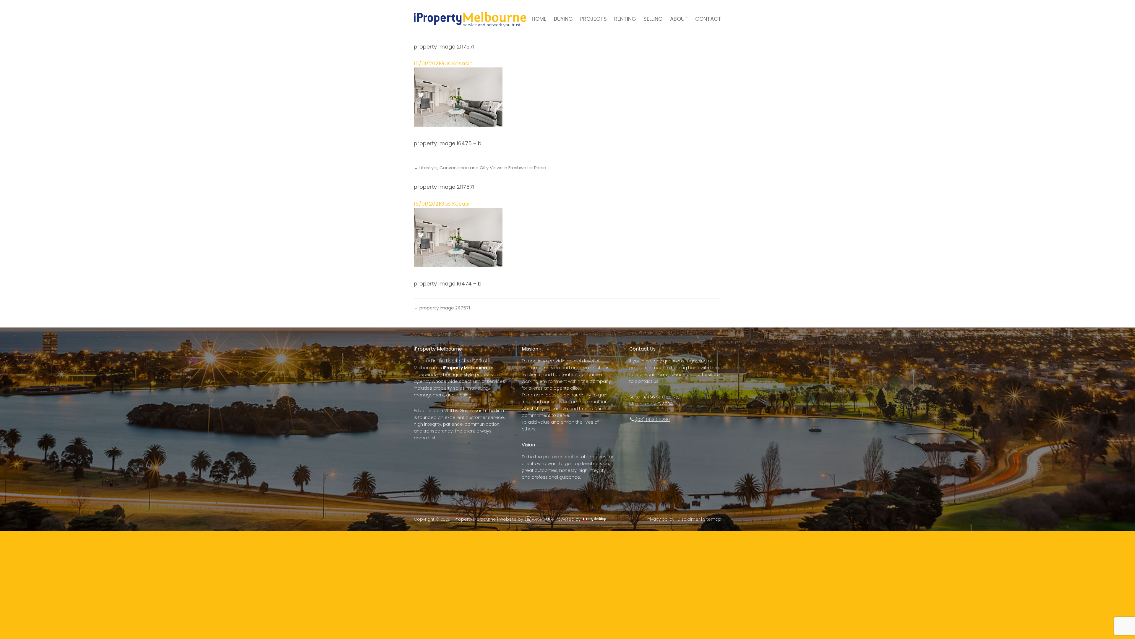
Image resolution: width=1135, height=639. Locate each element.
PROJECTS (593, 18)
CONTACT (708, 18)
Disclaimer (688, 519)
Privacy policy (660, 519)
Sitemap (712, 519)
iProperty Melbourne (475, 519)
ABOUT (679, 18)
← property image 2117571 (442, 308)
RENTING (625, 18)
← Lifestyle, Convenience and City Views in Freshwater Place (480, 167)
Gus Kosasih (456, 63)
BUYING (563, 18)
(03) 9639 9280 (652, 419)
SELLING (653, 18)
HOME (539, 18)
